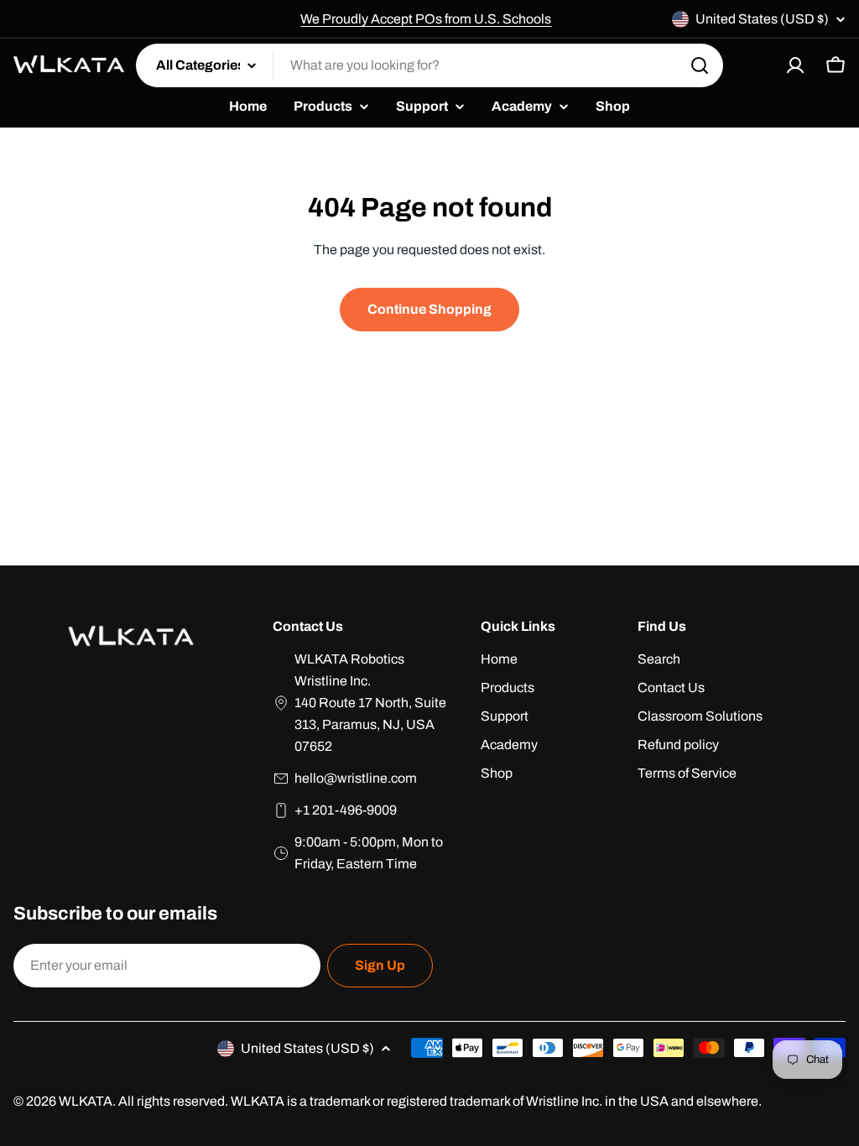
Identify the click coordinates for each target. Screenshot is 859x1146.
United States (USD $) (762, 19)
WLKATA (85, 1101)
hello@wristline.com (355, 778)
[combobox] (429, 65)
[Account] (795, 65)
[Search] (700, 65)
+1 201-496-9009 (345, 810)
